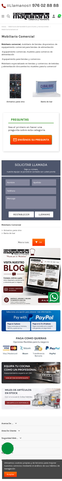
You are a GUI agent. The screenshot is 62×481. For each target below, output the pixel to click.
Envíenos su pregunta (33, 139)
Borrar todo (24, 242)
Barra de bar (46, 101)
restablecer (21, 214)
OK (40, 242)
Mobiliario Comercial (11, 225)
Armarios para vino (16, 101)
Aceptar (10, 474)
